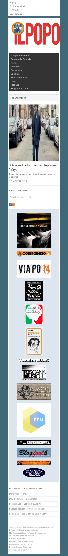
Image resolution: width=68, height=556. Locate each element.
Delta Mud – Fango (18, 494)
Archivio (15, 84)
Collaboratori (17, 6)
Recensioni (16, 70)
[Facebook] (10, 204)
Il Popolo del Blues (20, 55)
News (14, 63)
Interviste (15, 66)
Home (13, 2)
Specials (15, 73)
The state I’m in (19, 77)
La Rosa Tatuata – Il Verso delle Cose (27, 509)
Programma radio (20, 88)
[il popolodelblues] (36, 35)
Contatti (14, 10)
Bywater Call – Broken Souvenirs (25, 504)
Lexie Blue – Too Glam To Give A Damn (28, 514)
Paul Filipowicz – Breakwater (23, 499)
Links (13, 81)
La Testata (16, 13)
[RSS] (13, 204)
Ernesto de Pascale (21, 59)
